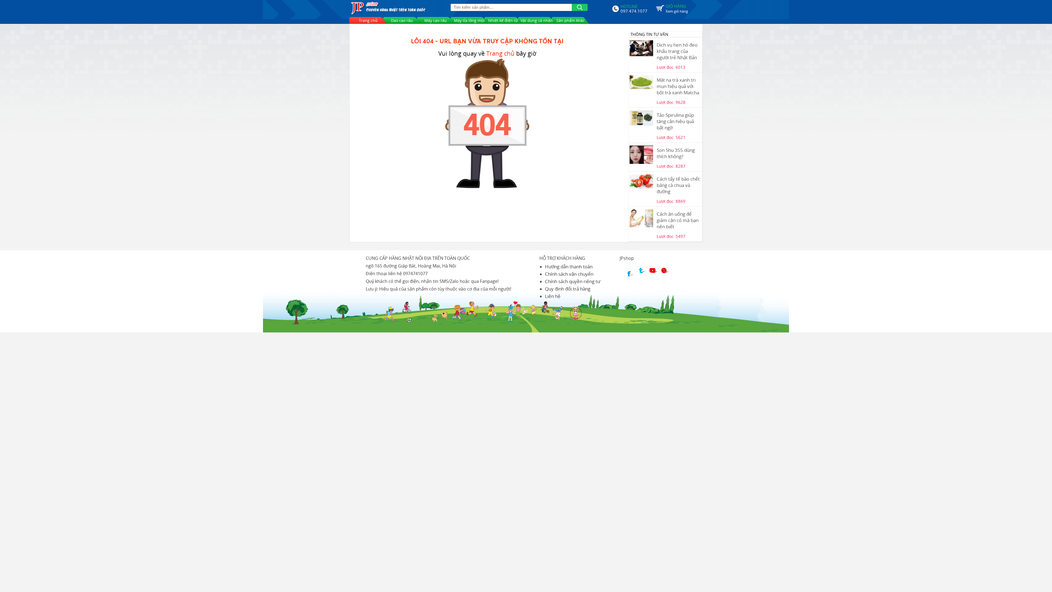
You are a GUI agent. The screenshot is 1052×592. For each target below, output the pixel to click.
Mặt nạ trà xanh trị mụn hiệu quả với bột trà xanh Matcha (678, 86)
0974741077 (415, 274)
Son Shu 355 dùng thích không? (676, 153)
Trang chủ (368, 20)
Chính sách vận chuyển (569, 274)
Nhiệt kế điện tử (503, 20)
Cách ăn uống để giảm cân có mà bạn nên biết (678, 220)
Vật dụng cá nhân (537, 20)
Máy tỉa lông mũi (469, 20)
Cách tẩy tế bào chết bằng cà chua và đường (678, 185)
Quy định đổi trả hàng (567, 289)
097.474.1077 (634, 10)
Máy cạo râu (435, 20)
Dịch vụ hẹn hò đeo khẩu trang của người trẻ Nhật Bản (677, 51)
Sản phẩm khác (570, 20)
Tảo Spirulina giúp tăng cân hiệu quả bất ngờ (675, 121)
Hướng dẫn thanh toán (569, 266)
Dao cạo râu (402, 20)
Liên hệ (553, 296)
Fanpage (489, 281)
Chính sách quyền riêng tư (572, 281)
